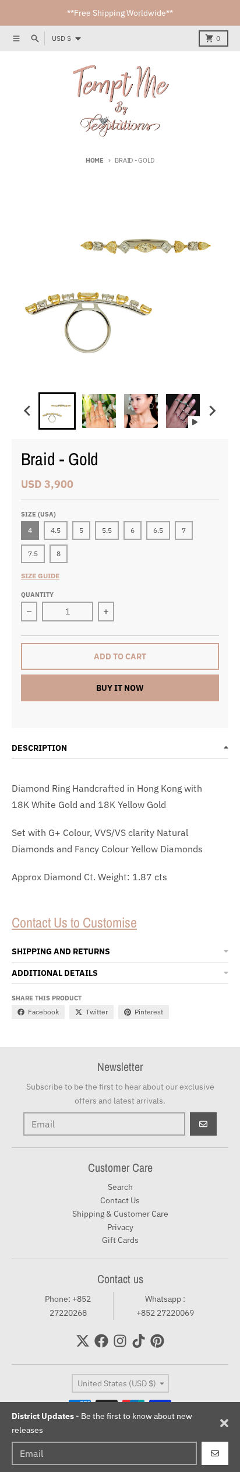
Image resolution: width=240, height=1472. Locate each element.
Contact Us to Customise (74, 922)
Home (95, 160)
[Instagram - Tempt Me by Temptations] (120, 1341)
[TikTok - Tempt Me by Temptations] (139, 1341)
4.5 (56, 530)
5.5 (107, 530)
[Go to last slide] (28, 411)
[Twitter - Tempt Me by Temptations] (83, 1341)
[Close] (224, 1423)
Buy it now (120, 688)
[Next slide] (212, 411)
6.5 (158, 530)
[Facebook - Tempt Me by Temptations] (101, 1341)
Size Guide (40, 575)
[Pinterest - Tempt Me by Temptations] (157, 1341)
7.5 (33, 553)
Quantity (37, 595)
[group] (57, 411)
